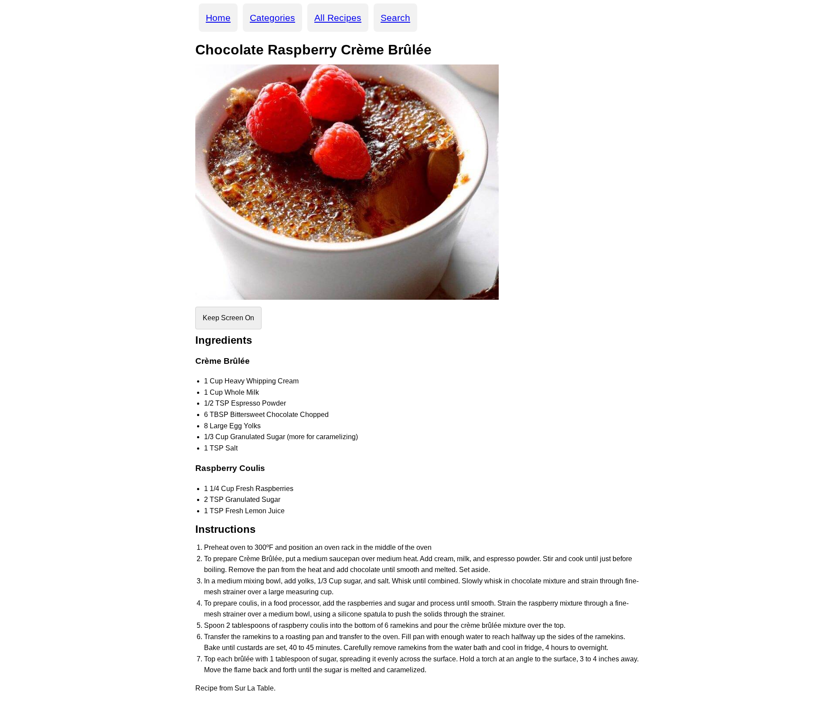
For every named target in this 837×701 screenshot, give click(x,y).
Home (218, 18)
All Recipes (337, 18)
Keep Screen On (228, 318)
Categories (272, 18)
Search (395, 18)
